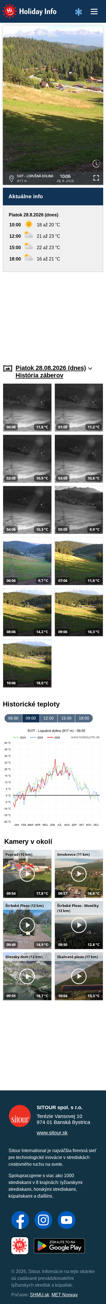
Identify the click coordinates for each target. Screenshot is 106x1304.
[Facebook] (20, 1220)
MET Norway (64, 1294)
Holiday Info (24, 7)
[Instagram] (43, 1220)
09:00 (31, 718)
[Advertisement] (53, 314)
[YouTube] (66, 1220)
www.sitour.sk (52, 1133)
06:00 (13, 718)
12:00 (49, 718)
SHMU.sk (39, 1294)
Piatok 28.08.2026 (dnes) (51, 367)
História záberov (39, 375)
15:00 (66, 718)
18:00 (84, 718)
